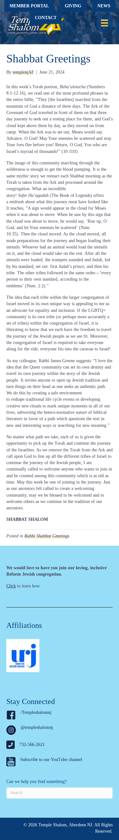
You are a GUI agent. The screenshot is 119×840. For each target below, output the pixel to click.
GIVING (73, 6)
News (103, 6)
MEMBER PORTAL (29, 6)
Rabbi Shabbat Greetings (46, 536)
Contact (45, 17)
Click (11, 586)
